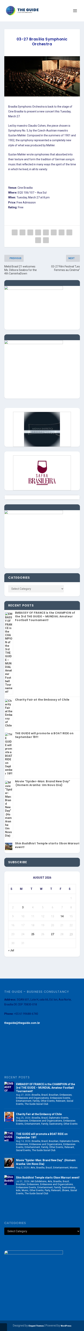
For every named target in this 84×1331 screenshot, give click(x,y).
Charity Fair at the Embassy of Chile (42, 700)
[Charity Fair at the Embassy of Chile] (9, 1117)
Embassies (66, 1095)
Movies (74, 1167)
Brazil (44, 1095)
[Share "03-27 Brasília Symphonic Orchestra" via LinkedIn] (54, 232)
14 (61, 916)
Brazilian (53, 1095)
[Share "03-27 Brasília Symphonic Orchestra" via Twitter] (22, 232)
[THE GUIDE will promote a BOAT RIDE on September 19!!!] (9, 1136)
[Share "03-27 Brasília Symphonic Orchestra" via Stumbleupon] (69, 232)
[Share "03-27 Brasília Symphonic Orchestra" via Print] (46, 240)
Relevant (60, 1101)
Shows (65, 1190)
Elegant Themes (36, 1326)
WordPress (66, 1326)
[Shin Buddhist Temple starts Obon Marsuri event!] (9, 1180)
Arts (33, 1167)
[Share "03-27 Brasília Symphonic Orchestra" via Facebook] (15, 232)
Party (47, 1190)
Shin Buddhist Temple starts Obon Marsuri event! (47, 845)
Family (36, 1101)
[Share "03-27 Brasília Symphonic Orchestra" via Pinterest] (46, 232)
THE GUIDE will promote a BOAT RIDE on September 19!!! (44, 735)
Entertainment (23, 1101)
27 (52, 934)
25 (32, 934)
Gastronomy (55, 1123)
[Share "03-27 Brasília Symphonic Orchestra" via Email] (38, 240)
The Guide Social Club (36, 1104)
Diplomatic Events (58, 1117)
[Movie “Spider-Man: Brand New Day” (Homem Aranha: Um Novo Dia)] (9, 1163)
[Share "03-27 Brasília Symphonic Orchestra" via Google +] (30, 232)
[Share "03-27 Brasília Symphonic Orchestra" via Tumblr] (38, 232)
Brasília (36, 1095)
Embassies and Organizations (32, 1098)
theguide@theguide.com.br (22, 1022)
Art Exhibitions (38, 1181)
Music (25, 1190)
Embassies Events (60, 1098)
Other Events (48, 1101)
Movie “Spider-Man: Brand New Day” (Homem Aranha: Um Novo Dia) (42, 783)
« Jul (11, 950)
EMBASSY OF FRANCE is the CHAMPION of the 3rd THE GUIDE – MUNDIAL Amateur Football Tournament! (45, 616)
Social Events (23, 1150)
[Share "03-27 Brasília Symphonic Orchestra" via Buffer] (61, 232)
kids (18, 1190)
